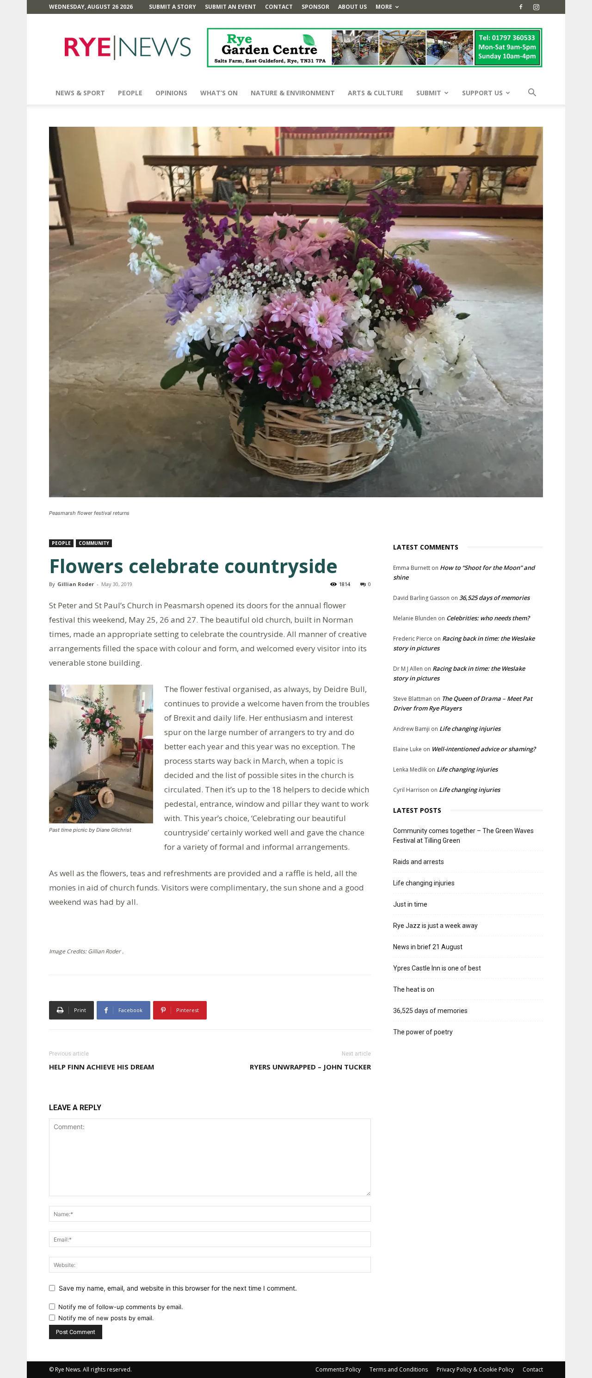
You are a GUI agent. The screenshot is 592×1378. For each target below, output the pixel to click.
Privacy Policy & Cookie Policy (475, 1369)
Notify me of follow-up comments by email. (120, 1306)
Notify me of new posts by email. (106, 1318)
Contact (279, 7)
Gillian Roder (75, 584)
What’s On (219, 92)
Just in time (410, 904)
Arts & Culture (375, 92)
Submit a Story (172, 7)
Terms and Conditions (399, 1369)
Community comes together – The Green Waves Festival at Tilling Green (463, 835)
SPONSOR (315, 7)
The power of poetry (423, 1032)
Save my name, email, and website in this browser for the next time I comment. (178, 1288)
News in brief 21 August (427, 947)
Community (94, 543)
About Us (352, 7)
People (130, 92)
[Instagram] (536, 7)
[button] (532, 93)
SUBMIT (428, 92)
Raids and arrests (418, 861)
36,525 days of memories (494, 597)
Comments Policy (338, 1369)
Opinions (171, 92)
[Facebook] (521, 7)
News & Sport (80, 92)
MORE (384, 7)
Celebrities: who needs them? (488, 618)
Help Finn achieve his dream (101, 1066)
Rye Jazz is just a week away (435, 925)
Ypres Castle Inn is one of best (437, 968)
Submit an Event (230, 7)
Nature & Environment (293, 92)
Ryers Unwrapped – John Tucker (310, 1066)
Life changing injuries (469, 728)
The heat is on (413, 989)
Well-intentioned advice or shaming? (484, 749)
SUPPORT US (482, 92)
